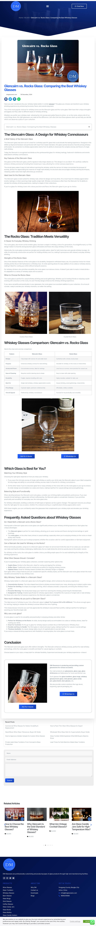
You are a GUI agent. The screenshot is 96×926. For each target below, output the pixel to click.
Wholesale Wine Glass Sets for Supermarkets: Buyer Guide (70, 732)
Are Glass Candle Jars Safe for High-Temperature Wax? (58, 827)
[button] (48, 6)
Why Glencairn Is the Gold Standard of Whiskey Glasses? (13, 828)
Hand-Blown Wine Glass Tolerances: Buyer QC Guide (23, 732)
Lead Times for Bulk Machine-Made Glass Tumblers (67, 742)
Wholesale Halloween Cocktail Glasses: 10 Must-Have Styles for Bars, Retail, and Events (81, 831)
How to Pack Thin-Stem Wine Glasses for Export (66, 726)
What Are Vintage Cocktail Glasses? (36, 825)
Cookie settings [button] (75, 921)
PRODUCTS (7, 883)
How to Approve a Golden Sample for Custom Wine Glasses (25, 736)
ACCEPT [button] (87, 921)
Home (21, 18)
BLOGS (27, 18)
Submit (9, 780)
